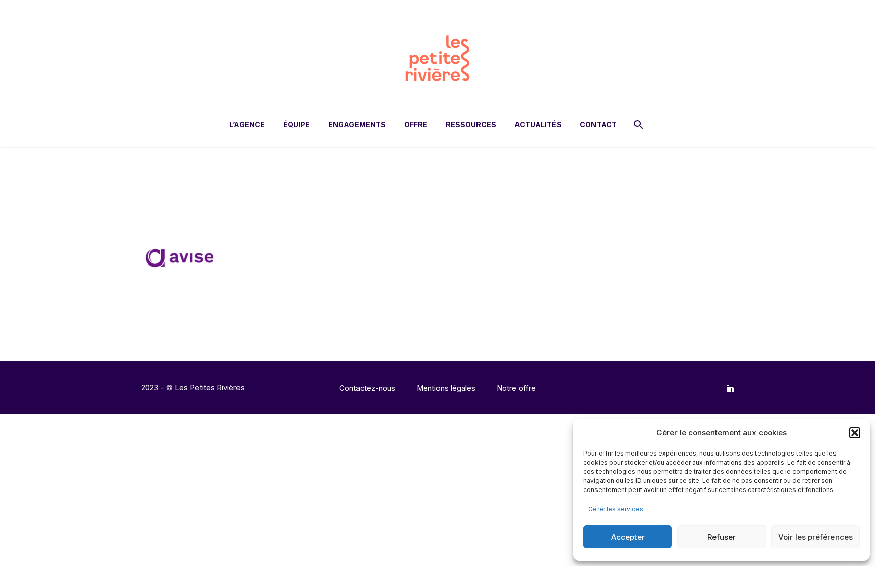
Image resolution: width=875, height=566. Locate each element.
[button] (855, 433)
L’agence (247, 124)
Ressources (471, 124)
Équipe (296, 124)
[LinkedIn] (731, 388)
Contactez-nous (367, 388)
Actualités (538, 124)
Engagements (357, 124)
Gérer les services (615, 509)
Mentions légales (446, 388)
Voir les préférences (815, 537)
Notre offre (516, 388)
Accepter (628, 537)
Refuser (721, 537)
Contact (598, 124)
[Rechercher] (637, 124)
